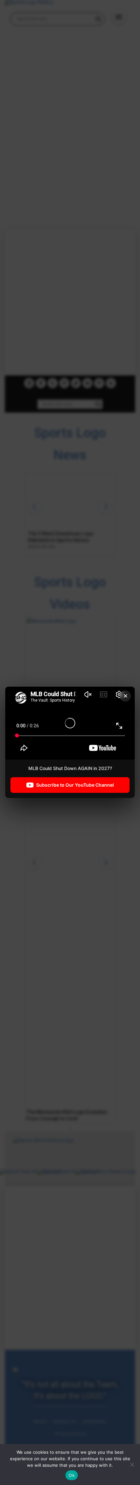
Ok (72, 1475)
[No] (132, 1464)
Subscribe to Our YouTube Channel (75, 785)
